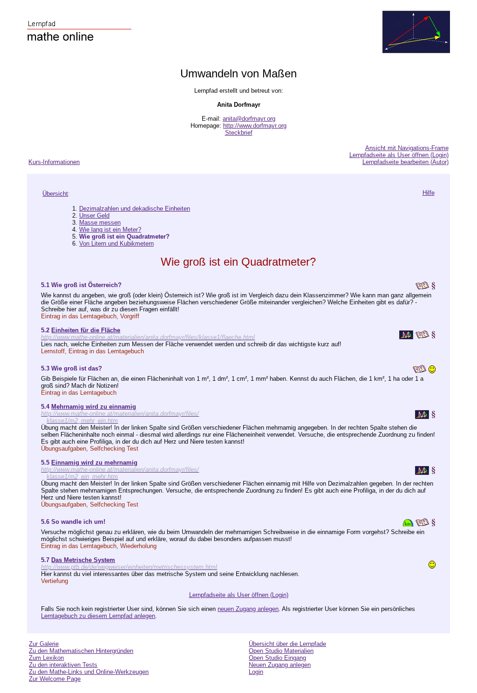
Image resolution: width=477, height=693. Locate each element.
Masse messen (100, 222)
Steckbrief (238, 132)
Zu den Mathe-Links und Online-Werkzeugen (89, 671)
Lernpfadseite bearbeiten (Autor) (405, 161)
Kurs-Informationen (54, 161)
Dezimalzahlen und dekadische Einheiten (134, 208)
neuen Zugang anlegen (248, 608)
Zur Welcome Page (55, 678)
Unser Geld (94, 215)
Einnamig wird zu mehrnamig (94, 462)
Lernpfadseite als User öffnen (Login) (399, 154)
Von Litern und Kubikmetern (116, 243)
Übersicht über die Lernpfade (287, 643)
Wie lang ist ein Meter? (110, 229)
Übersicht (55, 193)
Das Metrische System (83, 559)
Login (256, 671)
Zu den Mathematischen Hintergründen (81, 650)
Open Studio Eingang (277, 657)
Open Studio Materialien (281, 650)
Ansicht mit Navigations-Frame (407, 147)
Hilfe (428, 192)
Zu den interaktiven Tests (63, 664)
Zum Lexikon (46, 657)
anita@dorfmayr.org (249, 118)
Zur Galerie (44, 643)
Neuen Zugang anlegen (280, 664)
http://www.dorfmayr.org (254, 125)
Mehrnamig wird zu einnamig (93, 406)
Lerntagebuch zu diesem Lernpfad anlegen (98, 615)
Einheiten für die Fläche (85, 330)
